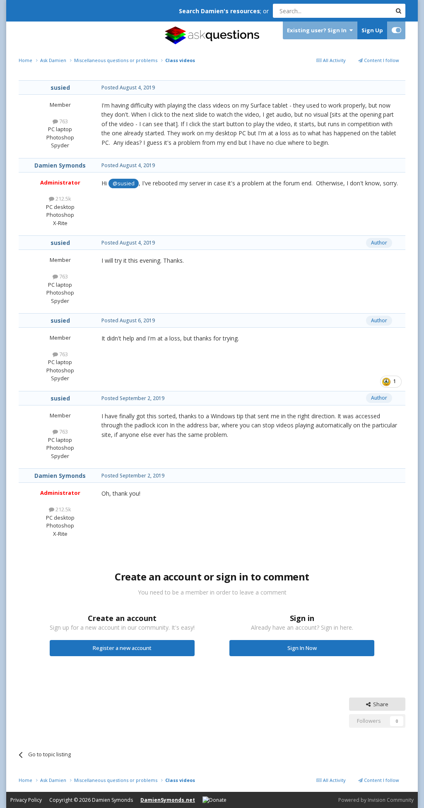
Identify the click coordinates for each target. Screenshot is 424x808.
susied (60, 87)
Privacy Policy (26, 799)
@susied (124, 183)
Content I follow (381, 60)
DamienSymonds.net (167, 799)
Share (379, 704)
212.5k (62, 198)
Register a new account (122, 648)
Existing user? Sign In (318, 30)
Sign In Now (302, 648)
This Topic (368, 10)
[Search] (398, 11)
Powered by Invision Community (376, 799)
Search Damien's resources (219, 11)
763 (63, 121)
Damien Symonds (60, 165)
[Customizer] (396, 30)
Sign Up (372, 30)
